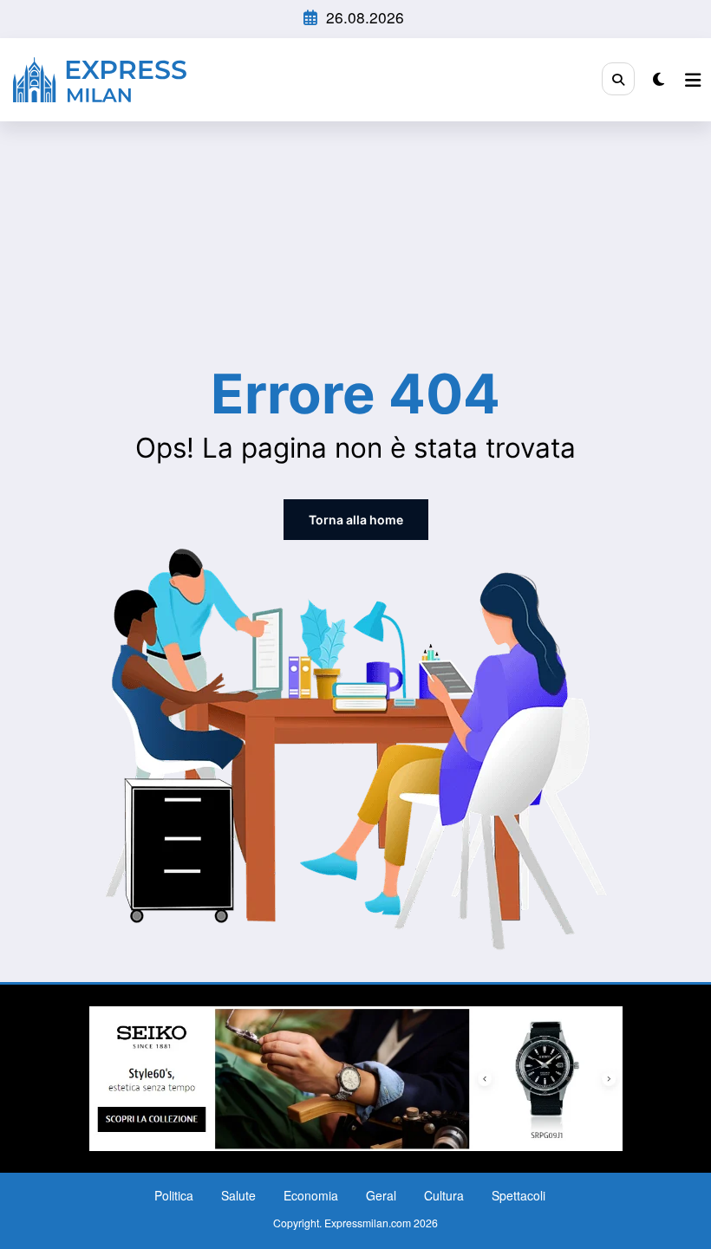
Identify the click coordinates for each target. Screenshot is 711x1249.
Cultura (444, 1195)
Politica (173, 1195)
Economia (311, 1195)
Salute (238, 1195)
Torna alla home (356, 519)
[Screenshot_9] (356, 1076)
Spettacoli (518, 1195)
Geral (381, 1195)
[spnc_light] (658, 78)
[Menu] (693, 79)
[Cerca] (618, 78)
